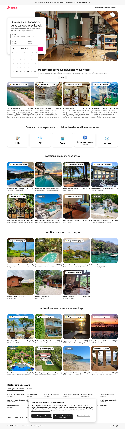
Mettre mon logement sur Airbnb (105, 8)
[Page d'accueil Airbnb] (12, 8)
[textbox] (18, 43)
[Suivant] (65, 77)
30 (35, 71)
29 (31, 71)
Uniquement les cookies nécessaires (62, 416)
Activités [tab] (29, 389)
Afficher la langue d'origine (82, 2)
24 (13, 71)
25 (17, 71)
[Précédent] (59, 77)
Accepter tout (41, 416)
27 (24, 71)
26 (20, 71)
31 (13, 75)
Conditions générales (37, 426)
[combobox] (27, 37)
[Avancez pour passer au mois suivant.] (35, 48)
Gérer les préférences (83, 416)
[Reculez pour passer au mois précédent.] (13, 48)
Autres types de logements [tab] (15, 389)
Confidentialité (24, 426)
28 (28, 71)
